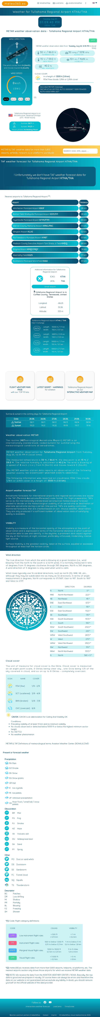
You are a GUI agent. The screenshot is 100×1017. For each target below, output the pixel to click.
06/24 (6, 99)
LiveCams (57, 1006)
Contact (45, 1015)
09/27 (13, 99)
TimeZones (69, 1006)
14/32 (20, 99)
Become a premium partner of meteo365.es (25, 1015)
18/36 (27, 99)
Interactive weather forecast (38, 1006)
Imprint (54, 1015)
